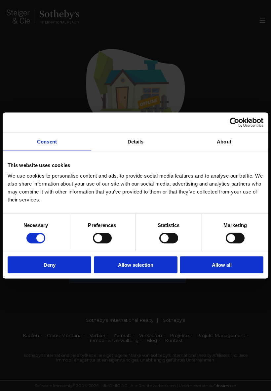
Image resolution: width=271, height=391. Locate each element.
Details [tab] (136, 141)
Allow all (222, 264)
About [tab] (224, 141)
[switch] (102, 238)
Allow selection (135, 264)
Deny (50, 264)
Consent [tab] (47, 141)
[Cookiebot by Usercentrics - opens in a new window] (234, 123)
